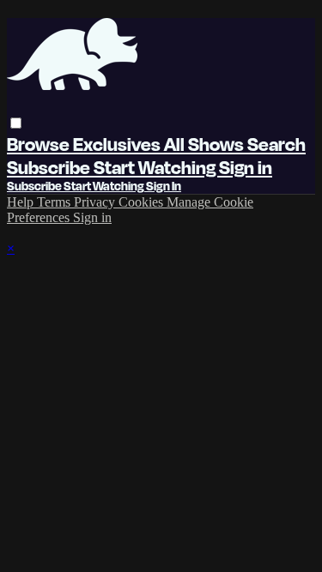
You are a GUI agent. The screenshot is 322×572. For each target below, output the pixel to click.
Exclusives (118, 143)
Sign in (245, 166)
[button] (15, 123)
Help (22, 202)
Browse (40, 143)
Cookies (142, 202)
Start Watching (156, 166)
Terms (55, 202)
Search (276, 143)
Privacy (96, 202)
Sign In (163, 185)
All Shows (205, 143)
